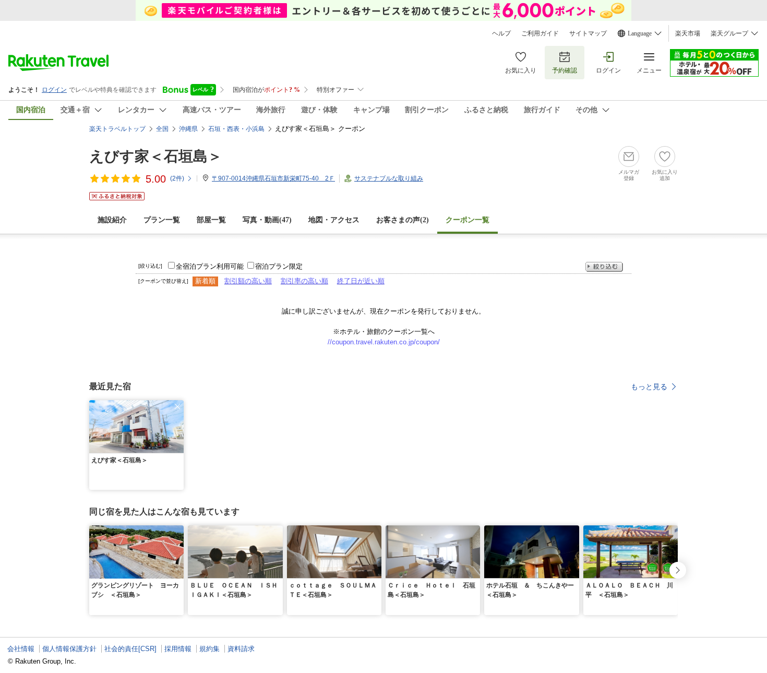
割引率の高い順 (304, 281)
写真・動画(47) (267, 220)
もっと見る (649, 386)
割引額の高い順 (248, 281)
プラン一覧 (161, 220)
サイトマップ (588, 33)
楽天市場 (687, 33)
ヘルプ (501, 33)
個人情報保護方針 (69, 649)
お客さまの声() (402, 220)
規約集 (209, 649)
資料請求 (241, 649)
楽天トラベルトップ (117, 129)
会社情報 (20, 649)
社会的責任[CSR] (130, 649)
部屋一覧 (211, 220)
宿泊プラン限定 (279, 266)
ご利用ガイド (540, 33)
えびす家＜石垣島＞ (155, 156)
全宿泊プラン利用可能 (210, 266)
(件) (177, 178)
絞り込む (604, 267)
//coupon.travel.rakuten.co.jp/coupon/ (384, 342)
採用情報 (177, 649)
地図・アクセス (333, 220)
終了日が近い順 (361, 281)
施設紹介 (112, 220)
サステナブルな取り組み (388, 178)
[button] (177, 406)
